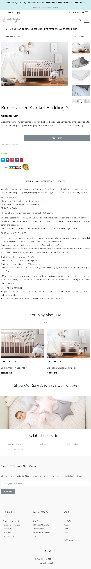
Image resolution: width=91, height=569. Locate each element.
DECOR (66, 525)
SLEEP (66, 528)
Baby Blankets (73, 444)
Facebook (7, 160)
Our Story (37, 521)
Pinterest (21, 160)
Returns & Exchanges (11, 525)
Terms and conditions (42, 532)
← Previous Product (12, 36)
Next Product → (81, 36)
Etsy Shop (37, 536)
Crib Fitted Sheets (15, 449)
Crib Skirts (44, 444)
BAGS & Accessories (72, 540)
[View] (15, 362)
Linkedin (17, 160)
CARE (66, 532)
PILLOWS (67, 521)
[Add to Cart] (4, 362)
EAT (65, 536)
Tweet (3, 160)
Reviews (61, 181)
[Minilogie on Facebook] (41, 551)
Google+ (12, 160)
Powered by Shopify (45, 563)
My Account (7, 532)
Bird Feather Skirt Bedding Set (14, 367)
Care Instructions (45, 181)
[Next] (81, 102)
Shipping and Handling (12, 521)
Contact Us (7, 528)
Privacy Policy (38, 528)
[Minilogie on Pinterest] (50, 551)
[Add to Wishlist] (9, 362)
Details (29, 181)
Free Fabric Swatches (11, 536)
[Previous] (81, 42)
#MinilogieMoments (41, 525)
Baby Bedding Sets (15, 444)
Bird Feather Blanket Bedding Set (61, 367)
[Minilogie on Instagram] (45, 551)
